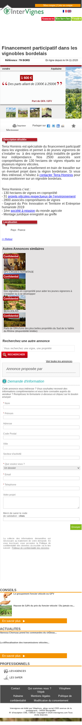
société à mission (23, 210)
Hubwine (18, 695)
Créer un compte (64, 5)
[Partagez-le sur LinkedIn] (58, 125)
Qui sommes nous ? (39, 688)
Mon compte (49, 5)
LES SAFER (16, 677)
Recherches (63, 18)
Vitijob (40, 691)
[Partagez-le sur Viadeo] (63, 125)
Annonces (48, 18)
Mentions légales (40, 695)
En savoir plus (11, 620)
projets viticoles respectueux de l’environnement (41, 196)
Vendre (76, 18)
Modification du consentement (51, 700)
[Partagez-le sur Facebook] (49, 125)
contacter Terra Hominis (56, 175)
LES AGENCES (17, 671)
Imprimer (21, 125)
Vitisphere (65, 688)
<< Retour (7, 239)
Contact (15, 688)
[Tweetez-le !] (53, 125)
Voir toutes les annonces (59, 361)
